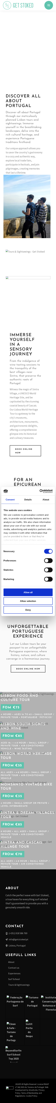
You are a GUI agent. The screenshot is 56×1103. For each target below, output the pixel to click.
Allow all (28, 592)
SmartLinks (33, 1090)
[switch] (48, 560)
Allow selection (28, 601)
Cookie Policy (31, 1096)
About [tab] (46, 499)
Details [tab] (28, 499)
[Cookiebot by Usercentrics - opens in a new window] (40, 491)
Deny (28, 609)
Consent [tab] (10, 499)
